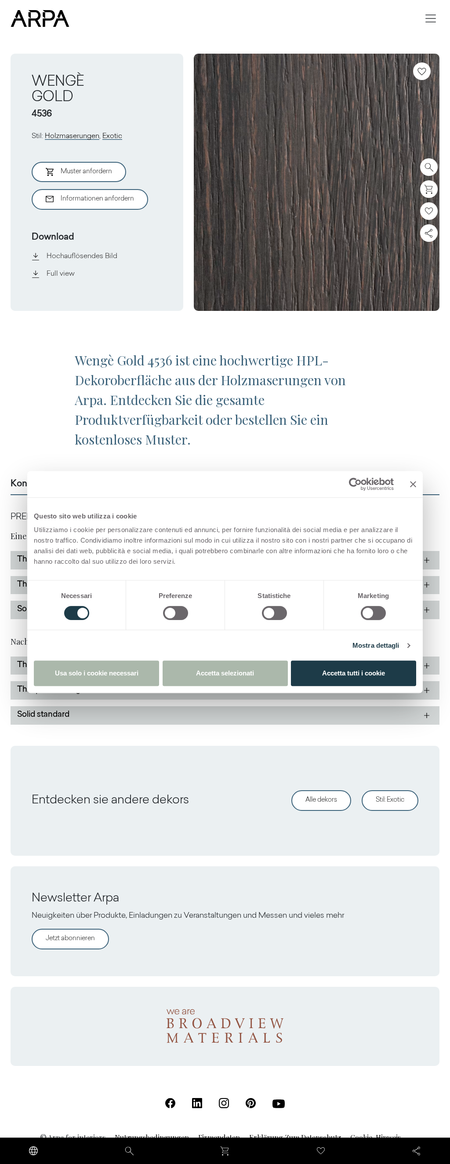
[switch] (175, 613)
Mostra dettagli (375, 645)
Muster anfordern (86, 171)
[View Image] (316, 182)
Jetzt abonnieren (70, 938)
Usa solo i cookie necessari (96, 673)
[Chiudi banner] (413, 484)
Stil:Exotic (390, 800)
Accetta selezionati (225, 673)
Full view (61, 273)
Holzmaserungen (72, 136)
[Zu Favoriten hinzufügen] (421, 71)
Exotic (112, 136)
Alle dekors (321, 800)
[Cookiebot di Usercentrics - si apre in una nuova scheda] (355, 484)
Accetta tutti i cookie (353, 673)
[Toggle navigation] (430, 18)
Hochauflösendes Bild (82, 256)
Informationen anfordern (97, 199)
